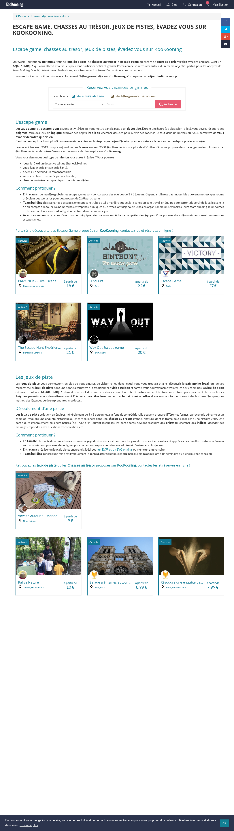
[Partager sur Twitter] (225, 29)
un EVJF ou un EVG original (115, 449)
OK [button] (224, 823)
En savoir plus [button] (29, 825)
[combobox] (78, 104)
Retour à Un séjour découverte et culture (43, 16)
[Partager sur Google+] (225, 36)
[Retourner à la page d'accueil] (15, 4)
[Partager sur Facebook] (225, 22)
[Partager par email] (225, 44)
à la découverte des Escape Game (52, 230)
